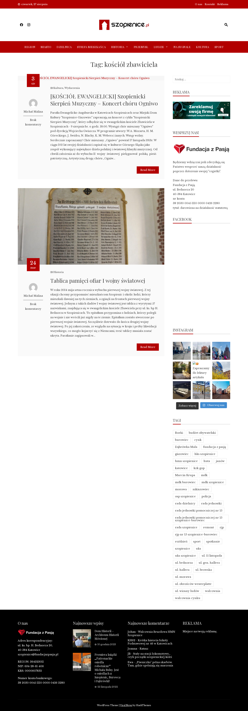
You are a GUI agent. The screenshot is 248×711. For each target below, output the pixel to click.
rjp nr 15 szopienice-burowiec (196, 534)
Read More (147, 170)
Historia (117, 47)
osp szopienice (185, 496)
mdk (204, 475)
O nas (198, 4)
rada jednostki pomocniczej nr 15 (198, 510)
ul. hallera (182, 569)
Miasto (46, 47)
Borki (179, 432)
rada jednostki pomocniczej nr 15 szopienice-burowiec (198, 519)
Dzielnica (64, 47)
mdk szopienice (213, 482)
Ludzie (159, 47)
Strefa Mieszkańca (91, 47)
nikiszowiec (201, 489)
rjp (222, 527)
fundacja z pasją (214, 447)
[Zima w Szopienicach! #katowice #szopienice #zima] (182, 390)
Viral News (126, 705)
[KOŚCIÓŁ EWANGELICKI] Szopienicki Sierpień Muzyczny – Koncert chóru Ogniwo (104, 100)
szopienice (182, 548)
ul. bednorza (184, 562)
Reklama (222, 4)
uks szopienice (185, 555)
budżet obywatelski (202, 432)
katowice (181, 468)
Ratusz (144, 648)
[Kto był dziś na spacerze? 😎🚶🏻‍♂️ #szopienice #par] (221, 371)
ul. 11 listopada (212, 555)
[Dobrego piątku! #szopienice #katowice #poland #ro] (182, 371)
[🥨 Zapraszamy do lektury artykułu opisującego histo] (202, 371)
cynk (198, 439)
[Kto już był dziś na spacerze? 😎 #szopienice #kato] (202, 390)
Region (30, 47)
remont (208, 527)
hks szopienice (204, 454)
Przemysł (141, 47)
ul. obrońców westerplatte (193, 584)
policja (206, 496)
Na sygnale (182, 47)
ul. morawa (183, 577)
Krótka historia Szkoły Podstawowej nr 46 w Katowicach (150, 642)
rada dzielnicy (185, 503)
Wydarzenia (72, 88)
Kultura (202, 47)
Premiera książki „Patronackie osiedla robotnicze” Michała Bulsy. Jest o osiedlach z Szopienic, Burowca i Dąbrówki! (107, 668)
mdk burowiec (185, 482)
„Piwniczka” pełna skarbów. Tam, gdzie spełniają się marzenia (150, 664)
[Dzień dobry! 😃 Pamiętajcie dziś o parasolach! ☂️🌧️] (202, 351)
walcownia (212, 591)
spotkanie (213, 541)
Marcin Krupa (185, 475)
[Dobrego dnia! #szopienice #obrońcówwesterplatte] (221, 390)
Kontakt (210, 4)
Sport (219, 47)
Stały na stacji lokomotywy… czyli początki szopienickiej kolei (150, 655)
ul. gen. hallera (209, 562)
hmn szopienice (186, 461)
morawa (181, 489)
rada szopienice (186, 527)
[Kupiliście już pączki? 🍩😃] (182, 351)
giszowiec (182, 454)
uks (198, 548)
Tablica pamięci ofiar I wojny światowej (97, 280)
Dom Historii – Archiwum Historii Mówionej (107, 634)
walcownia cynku (187, 598)
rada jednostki (211, 503)
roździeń (181, 541)
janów (220, 461)
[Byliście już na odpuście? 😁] (221, 351)
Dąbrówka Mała (186, 447)
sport (196, 541)
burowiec (181, 439)
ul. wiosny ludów (187, 591)
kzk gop (199, 468)
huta (207, 461)
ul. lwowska (203, 569)
